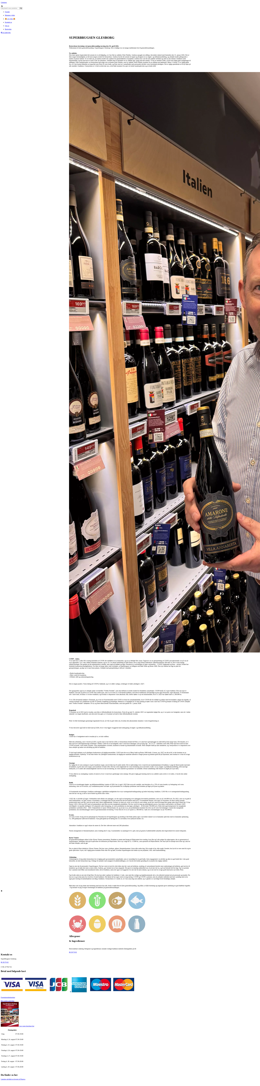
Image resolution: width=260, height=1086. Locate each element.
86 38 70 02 (73, 952)
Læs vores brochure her (26, 1026)
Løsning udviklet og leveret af (13, 1079)
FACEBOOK (6, 33)
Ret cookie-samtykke (7, 1001)
